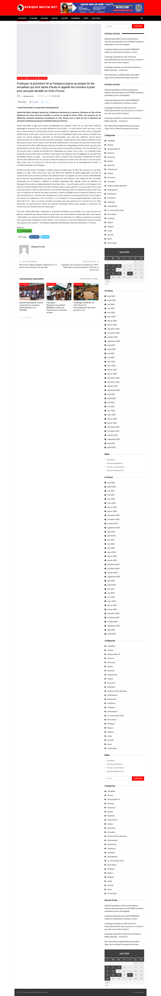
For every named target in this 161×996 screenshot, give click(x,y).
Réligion (110, 227)
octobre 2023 (112, 435)
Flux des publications (115, 463)
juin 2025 (110, 353)
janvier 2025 (112, 374)
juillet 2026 (111, 300)
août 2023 (111, 443)
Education (96, 18)
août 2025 (111, 345)
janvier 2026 (112, 325)
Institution (111, 202)
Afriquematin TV (113, 149)
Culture (64, 18)
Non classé (111, 214)
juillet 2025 (111, 349)
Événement (75, 18)
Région (110, 222)
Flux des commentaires (115, 467)
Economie (33, 18)
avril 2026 (111, 312)
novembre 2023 (113, 431)
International (112, 206)
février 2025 (112, 370)
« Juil (106, 284)
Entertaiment (112, 190)
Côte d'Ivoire (33, 78)
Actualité (22, 18)
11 (113, 270)
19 (119, 273)
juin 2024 (110, 402)
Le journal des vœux (115, 210)
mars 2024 (111, 415)
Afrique (110, 145)
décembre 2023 (113, 427)
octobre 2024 (112, 386)
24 (107, 277)
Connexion (111, 460)
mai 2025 (110, 357)
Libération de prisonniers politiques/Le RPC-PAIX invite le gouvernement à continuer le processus (80, 267)
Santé (109, 231)
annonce (110, 153)
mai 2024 (110, 406)
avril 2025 (111, 362)
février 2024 (112, 419)
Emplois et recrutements (117, 186)
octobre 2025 (112, 337)
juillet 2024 (111, 398)
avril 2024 (111, 411)
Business (111, 165)
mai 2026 (110, 308)
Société (55, 18)
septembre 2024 (113, 390)
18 (113, 273)
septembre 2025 (113, 341)
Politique (44, 18)
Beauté (110, 161)
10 (107, 270)
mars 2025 (111, 366)
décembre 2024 (113, 378)
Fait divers (111, 198)
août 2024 (111, 394)
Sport (86, 18)
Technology (112, 243)
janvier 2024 (112, 423)
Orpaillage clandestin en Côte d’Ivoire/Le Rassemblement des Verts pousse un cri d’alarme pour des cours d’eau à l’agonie (124, 59)
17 (107, 273)
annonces (111, 157)
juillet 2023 (111, 447)
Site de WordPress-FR (115, 470)
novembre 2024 (113, 382)
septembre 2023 (113, 439)
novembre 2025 (113, 333)
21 (130, 273)
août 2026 (111, 296)
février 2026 (112, 321)
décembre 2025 (113, 329)
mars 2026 (111, 317)
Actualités (22, 78)
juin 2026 (110, 304)
